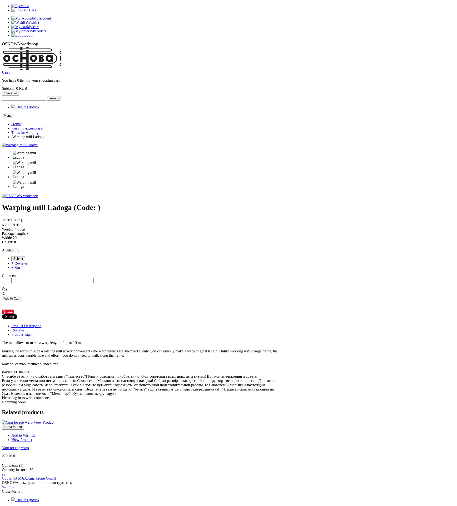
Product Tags (21, 334)
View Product (44, 422)
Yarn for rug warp (15, 448)
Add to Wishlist (23, 435)
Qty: (5, 289)
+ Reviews (19, 263)
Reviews (18, 330)
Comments (10, 276)
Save (10, 312)
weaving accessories (26, 128)
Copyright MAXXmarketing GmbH (29, 478)
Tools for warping (24, 132)
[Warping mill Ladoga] (20, 145)
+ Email (17, 268)
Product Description (26, 326)
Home (16, 124)
